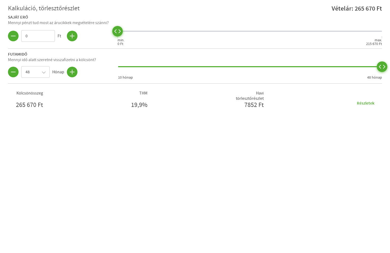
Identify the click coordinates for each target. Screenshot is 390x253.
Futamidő (17, 54)
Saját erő (18, 17)
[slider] (117, 31)
